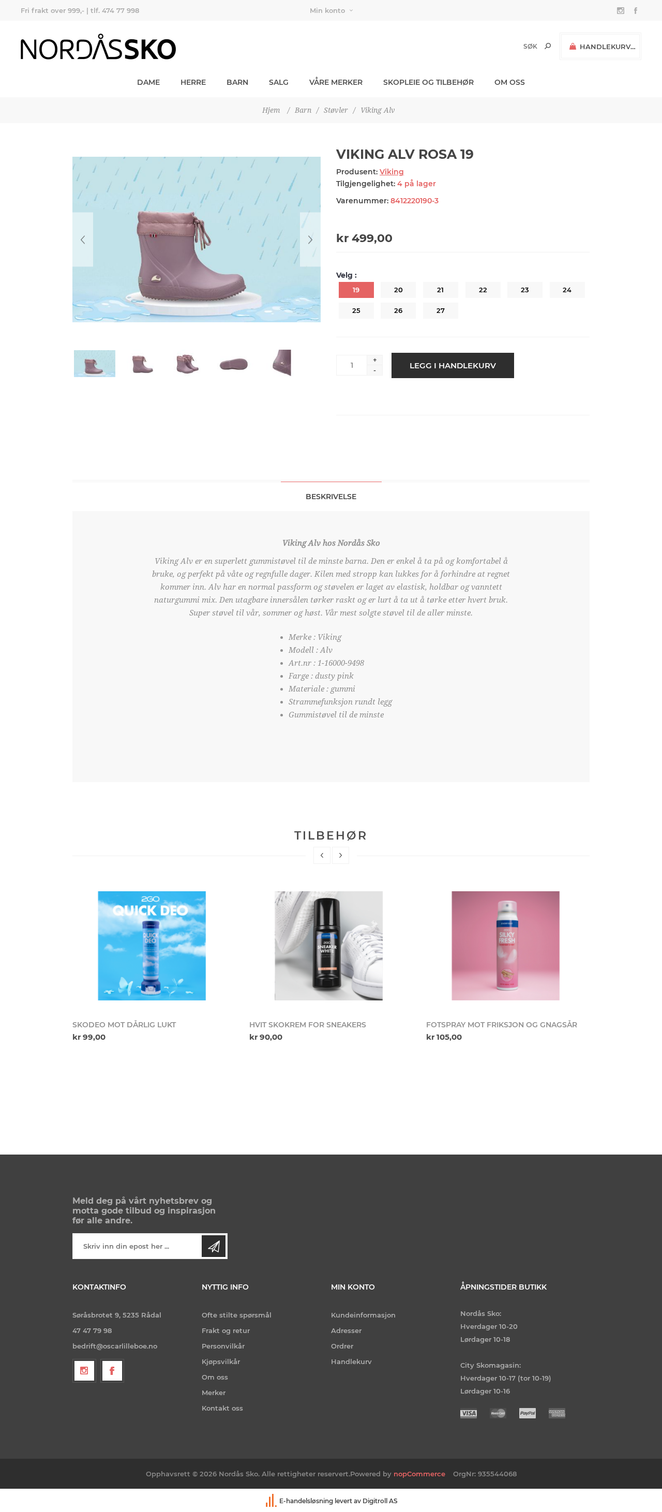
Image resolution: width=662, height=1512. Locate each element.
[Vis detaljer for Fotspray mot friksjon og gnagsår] (508, 946)
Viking (392, 171)
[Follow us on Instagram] (84, 1371)
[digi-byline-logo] (272, 1501)
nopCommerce (419, 1474)
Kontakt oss (222, 1408)
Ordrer (342, 1346)
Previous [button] (322, 855)
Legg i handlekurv (453, 365)
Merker (213, 1392)
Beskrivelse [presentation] (331, 496)
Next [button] (341, 855)
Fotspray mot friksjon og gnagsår (501, 1024)
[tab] (331, 496)
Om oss (215, 1377)
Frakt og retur (226, 1330)
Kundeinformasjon (363, 1315)
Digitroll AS (380, 1501)
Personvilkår (223, 1346)
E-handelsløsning (306, 1501)
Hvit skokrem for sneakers (307, 1024)
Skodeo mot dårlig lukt (124, 1024)
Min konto (327, 10)
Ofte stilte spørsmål (237, 1315)
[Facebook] (112, 1371)
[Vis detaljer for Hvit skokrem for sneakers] (331, 946)
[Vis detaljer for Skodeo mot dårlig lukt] (154, 946)
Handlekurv (351, 1361)
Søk (547, 46)
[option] (154, 963)
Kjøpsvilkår (221, 1361)
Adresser (346, 1330)
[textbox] (512, 46)
